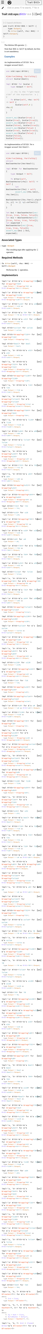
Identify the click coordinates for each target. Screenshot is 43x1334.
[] (34, 14)
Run (37, 71)
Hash (14, 1315)
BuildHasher (13, 1317)
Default (24, 1317)
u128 (27, 616)
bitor (14, 31)
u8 (15, 539)
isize (15, 399)
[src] (38, 14)
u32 (25, 319)
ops (16, 14)
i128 (36, 292)
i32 (13, 364)
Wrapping (28, 281)
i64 (35, 281)
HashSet (6, 1307)
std (10, 14)
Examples (9, 57)
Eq (9, 1315)
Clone (16, 1298)
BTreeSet (6, 1294)
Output (17, 28)
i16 (26, 334)
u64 (20, 431)
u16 (20, 304)
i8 (25, 312)
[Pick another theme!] (2, 8)
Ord (9, 1298)
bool (16, 343)
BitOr (22, 14)
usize (17, 328)
